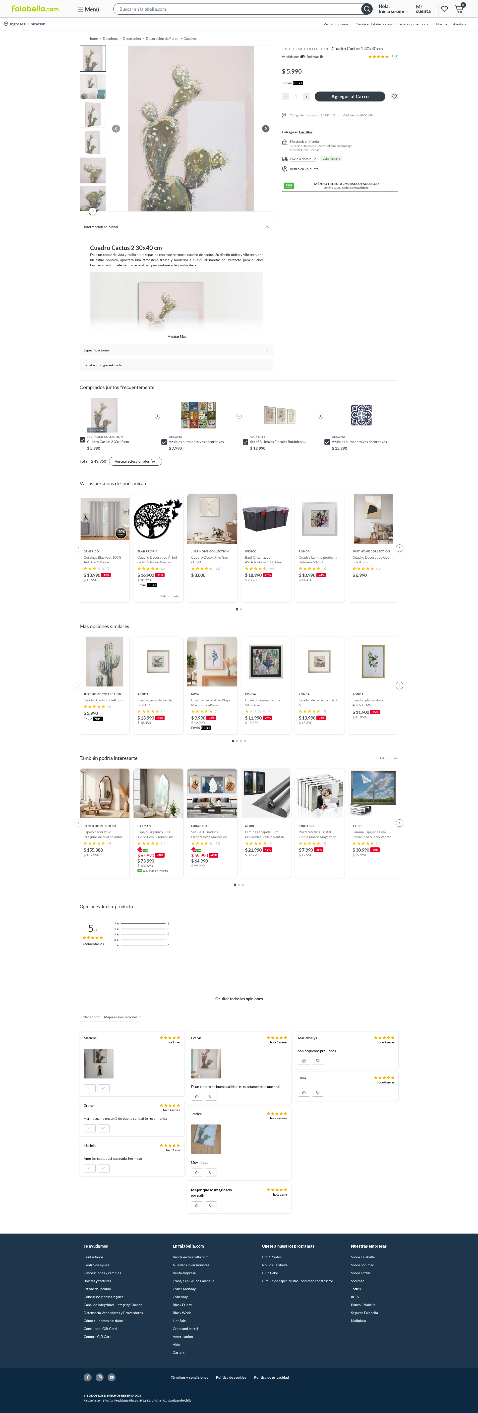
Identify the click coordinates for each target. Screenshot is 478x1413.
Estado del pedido (97, 1289)
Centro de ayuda (96, 1265)
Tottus (356, 1289)
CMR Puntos (272, 1257)
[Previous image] (116, 129)
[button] (243, 8)
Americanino (183, 1336)
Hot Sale (179, 1320)
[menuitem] (410, 24)
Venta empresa (184, 1273)
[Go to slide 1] (237, 609)
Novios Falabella (275, 1265)
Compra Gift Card (98, 1336)
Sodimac (357, 1281)
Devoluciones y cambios (102, 1273)
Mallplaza (358, 1320)
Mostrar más (177, 337)
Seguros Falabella (364, 1313)
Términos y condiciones (189, 1377)
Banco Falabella (363, 1305)
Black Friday (182, 1305)
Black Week (182, 1313)
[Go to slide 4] (245, 741)
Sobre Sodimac (362, 1265)
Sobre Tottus (360, 1273)
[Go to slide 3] (241, 741)
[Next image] (266, 129)
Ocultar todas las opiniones (239, 998)
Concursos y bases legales (103, 1297)
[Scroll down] (93, 211)
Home (93, 38)
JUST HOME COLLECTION (305, 49)
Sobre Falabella (363, 1257)
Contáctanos (93, 1257)
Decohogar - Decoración (122, 38)
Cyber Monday (184, 1289)
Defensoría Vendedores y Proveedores (113, 1313)
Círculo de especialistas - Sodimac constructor (297, 1281)
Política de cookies (231, 1377)
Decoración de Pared (162, 38)
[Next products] (399, 548)
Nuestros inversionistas (191, 1265)
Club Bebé (270, 1273)
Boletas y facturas (97, 1281)
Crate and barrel (185, 1328)
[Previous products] (78, 548)
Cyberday (180, 1297)
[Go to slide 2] (241, 609)
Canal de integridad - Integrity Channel (113, 1305)
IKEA (355, 1297)
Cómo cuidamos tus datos (103, 1320)
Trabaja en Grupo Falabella (193, 1281)
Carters (178, 1352)
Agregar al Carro (350, 96)
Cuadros (190, 38)
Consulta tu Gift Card (100, 1328)
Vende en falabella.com (190, 1257)
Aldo (176, 1344)
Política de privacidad (271, 1377)
